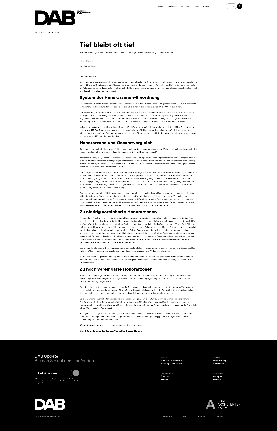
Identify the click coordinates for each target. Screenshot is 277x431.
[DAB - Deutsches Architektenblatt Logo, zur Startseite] (63, 17)
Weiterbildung (219, 360)
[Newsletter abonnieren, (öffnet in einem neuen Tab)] (76, 373)
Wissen (206, 6)
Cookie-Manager (166, 416)
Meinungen (184, 6)
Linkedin (217, 379)
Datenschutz (220, 416)
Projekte (196, 6)
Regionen (172, 6)
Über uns (165, 376)
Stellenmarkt (219, 363)
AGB (184, 416)
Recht (82, 66)
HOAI (94, 66)
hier (139, 330)
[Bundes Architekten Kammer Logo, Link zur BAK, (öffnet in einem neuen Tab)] (221, 404)
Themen (160, 6)
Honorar (88, 66)
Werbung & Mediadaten (171, 363)
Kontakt (164, 379)
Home (36, 32)
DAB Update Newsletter (172, 360)
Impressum (201, 416)
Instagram (217, 376)
